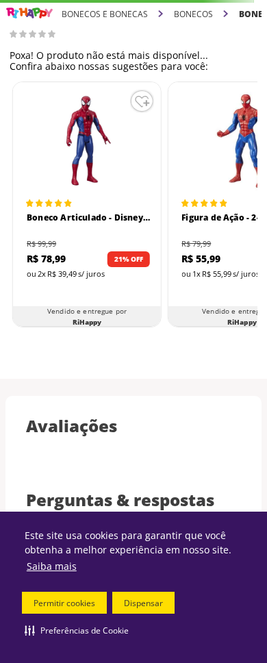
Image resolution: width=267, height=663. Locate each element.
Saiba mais (52, 566)
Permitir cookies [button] (64, 603)
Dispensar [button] (143, 603)
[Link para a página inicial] (29, 13)
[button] (76, 630)
